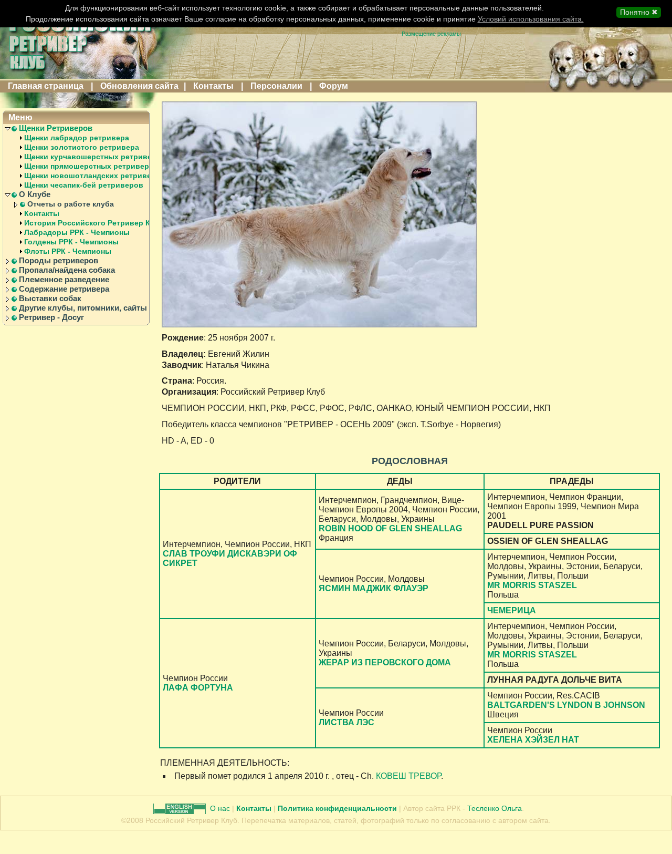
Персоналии (276, 85)
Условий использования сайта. (531, 19)
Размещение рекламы (431, 33)
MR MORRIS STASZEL (532, 585)
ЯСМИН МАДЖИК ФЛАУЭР (373, 588)
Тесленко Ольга (494, 808)
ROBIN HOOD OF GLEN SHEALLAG (390, 528)
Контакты (213, 85)
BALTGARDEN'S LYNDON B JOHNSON (566, 705)
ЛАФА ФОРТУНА (198, 687)
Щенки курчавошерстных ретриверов (95, 156)
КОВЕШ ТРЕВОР (408, 775)
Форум (333, 85)
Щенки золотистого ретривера (81, 147)
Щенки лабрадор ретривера (76, 137)
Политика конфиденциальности (337, 808)
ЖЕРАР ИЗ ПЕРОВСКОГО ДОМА (385, 662)
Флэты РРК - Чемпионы (67, 251)
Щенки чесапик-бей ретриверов (83, 185)
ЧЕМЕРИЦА (511, 610)
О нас (221, 808)
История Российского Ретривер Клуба (96, 223)
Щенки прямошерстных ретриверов (91, 166)
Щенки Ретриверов (55, 128)
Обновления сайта (139, 85)
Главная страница (45, 85)
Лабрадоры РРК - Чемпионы (77, 232)
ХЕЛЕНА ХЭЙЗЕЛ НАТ (533, 739)
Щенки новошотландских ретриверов (94, 175)
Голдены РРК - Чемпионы (71, 242)
